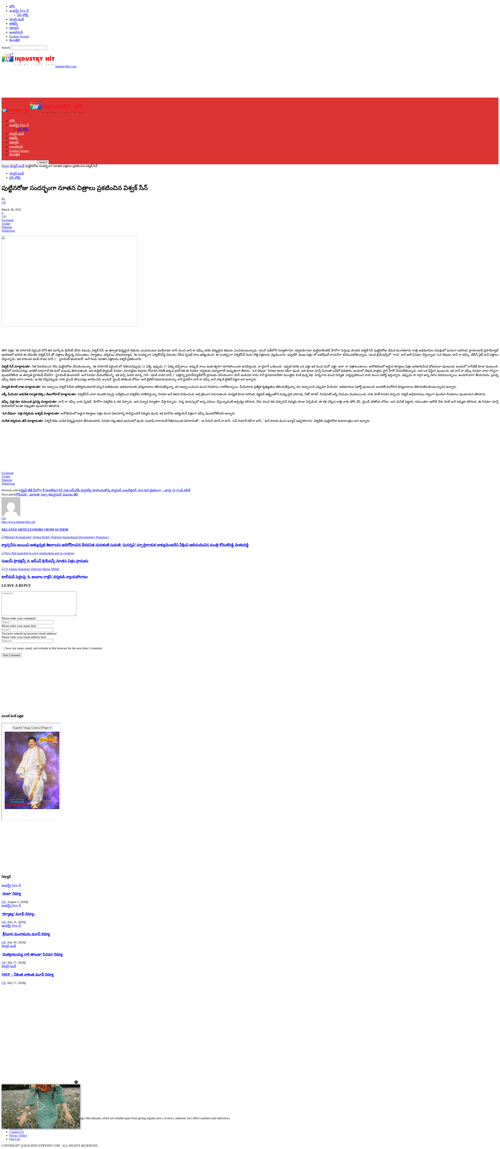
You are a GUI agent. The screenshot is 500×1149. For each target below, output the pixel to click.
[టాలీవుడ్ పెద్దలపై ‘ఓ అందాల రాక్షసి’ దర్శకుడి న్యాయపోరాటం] (30, 569)
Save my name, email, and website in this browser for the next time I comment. (54, 648)
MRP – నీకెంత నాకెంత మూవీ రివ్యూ (28, 974)
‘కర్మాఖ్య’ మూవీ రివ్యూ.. (19, 914)
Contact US (16, 1132)
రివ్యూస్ (14, 28)
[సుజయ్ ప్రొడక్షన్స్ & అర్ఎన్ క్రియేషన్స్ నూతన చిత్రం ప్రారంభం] (38, 553)
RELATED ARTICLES (18, 529)
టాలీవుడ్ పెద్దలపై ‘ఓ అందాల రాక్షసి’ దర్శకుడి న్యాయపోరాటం (45, 577)
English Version (19, 36)
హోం (12, 6)
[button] (76, 1082)
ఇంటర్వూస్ (16, 32)
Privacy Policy (18, 1135)
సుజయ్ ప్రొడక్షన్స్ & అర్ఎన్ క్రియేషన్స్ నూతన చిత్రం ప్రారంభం (45, 561)
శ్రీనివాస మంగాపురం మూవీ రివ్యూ (26, 934)
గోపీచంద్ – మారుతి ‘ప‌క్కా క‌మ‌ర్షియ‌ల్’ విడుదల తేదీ (47, 494)
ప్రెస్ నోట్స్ (23, 15)
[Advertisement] (73, 82)
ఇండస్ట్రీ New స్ (19, 10)
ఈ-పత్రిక (14, 40)
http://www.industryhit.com (18, 522)
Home (5, 166)
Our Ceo (14, 1139)
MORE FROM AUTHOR (51, 529)
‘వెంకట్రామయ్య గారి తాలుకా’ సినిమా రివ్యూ (32, 954)
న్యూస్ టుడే (16, 19)
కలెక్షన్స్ (13, 23)
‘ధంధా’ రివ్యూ (11, 893)
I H (4, 202)
